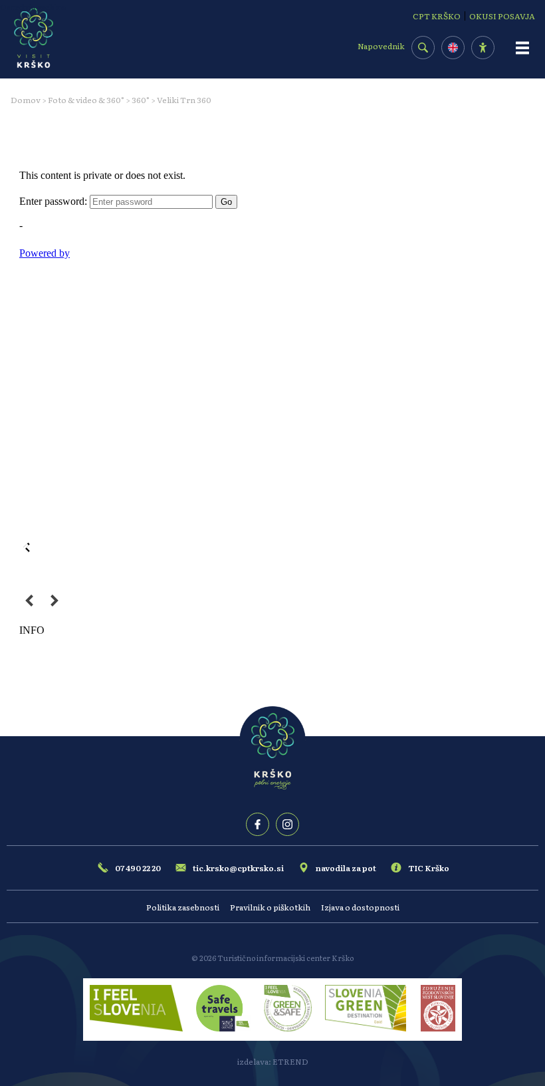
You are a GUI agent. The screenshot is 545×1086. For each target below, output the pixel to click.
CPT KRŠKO (437, 16)
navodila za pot (346, 868)
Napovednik (381, 46)
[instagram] (287, 824)
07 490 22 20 (138, 868)
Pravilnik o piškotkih (270, 907)
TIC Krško (428, 868)
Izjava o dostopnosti (360, 907)
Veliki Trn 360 (184, 100)
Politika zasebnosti (182, 907)
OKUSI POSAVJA (502, 16)
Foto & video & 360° (86, 100)
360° (141, 100)
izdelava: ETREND (272, 1061)
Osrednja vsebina (33, 7)
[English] (453, 48)
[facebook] (258, 824)
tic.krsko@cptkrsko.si (238, 868)
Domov (26, 100)
